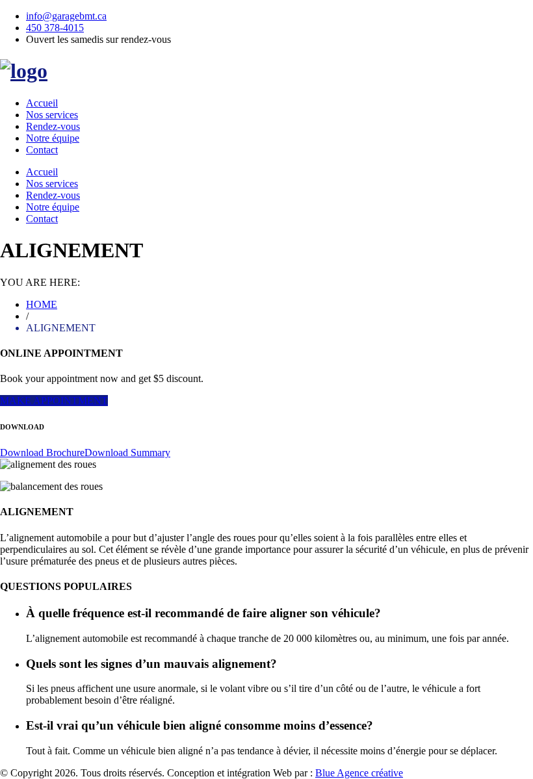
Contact (42, 149)
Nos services (52, 114)
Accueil (42, 103)
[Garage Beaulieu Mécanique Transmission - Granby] (23, 71)
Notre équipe (52, 138)
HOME (41, 304)
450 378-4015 (55, 27)
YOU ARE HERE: (40, 282)
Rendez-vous (53, 126)
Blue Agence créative (359, 772)
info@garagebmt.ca (66, 15)
